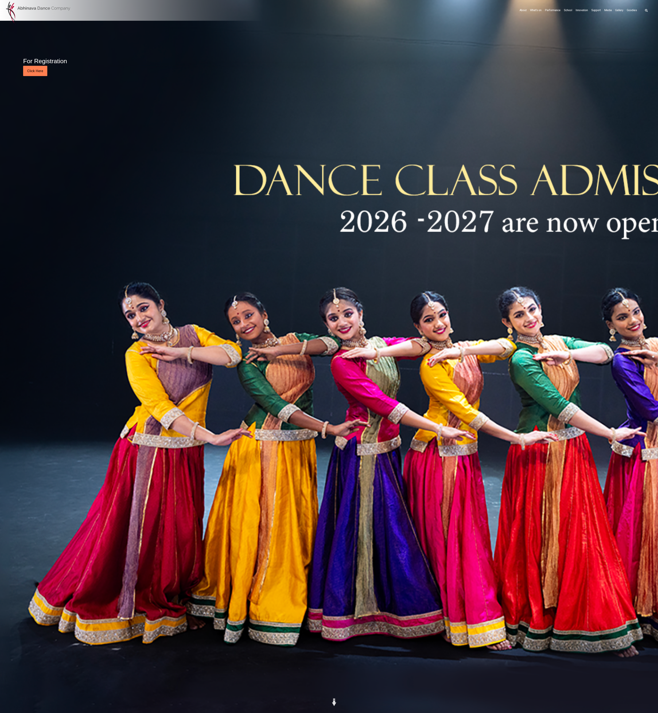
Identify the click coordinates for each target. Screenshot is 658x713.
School (568, 10)
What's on (535, 10)
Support (596, 10)
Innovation (582, 10)
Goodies (632, 10)
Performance (552, 10)
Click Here (35, 71)
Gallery (619, 10)
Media (608, 10)
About (523, 10)
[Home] (38, 13)
